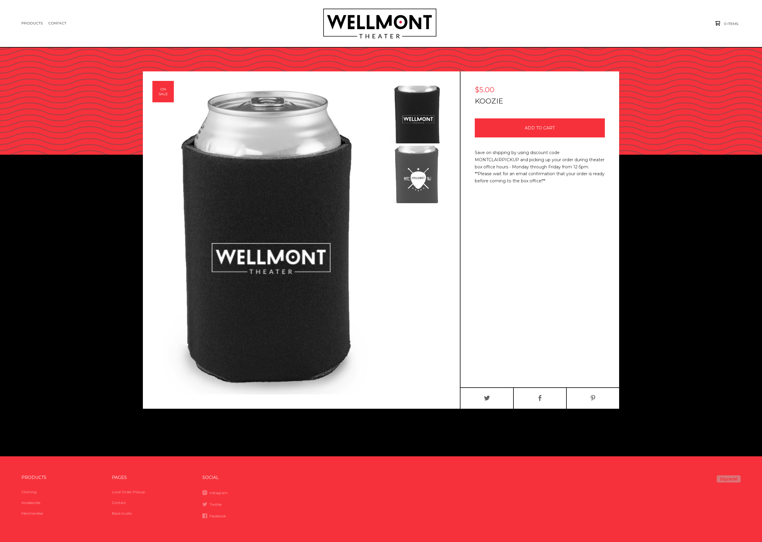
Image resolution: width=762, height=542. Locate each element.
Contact (57, 23)
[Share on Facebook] (540, 398)
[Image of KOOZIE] (417, 114)
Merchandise (32, 513)
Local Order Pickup (128, 492)
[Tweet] (486, 398)
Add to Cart (540, 128)
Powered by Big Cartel (729, 479)
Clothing (29, 492)
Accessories (30, 502)
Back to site (122, 513)
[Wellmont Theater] (379, 23)
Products (32, 23)
